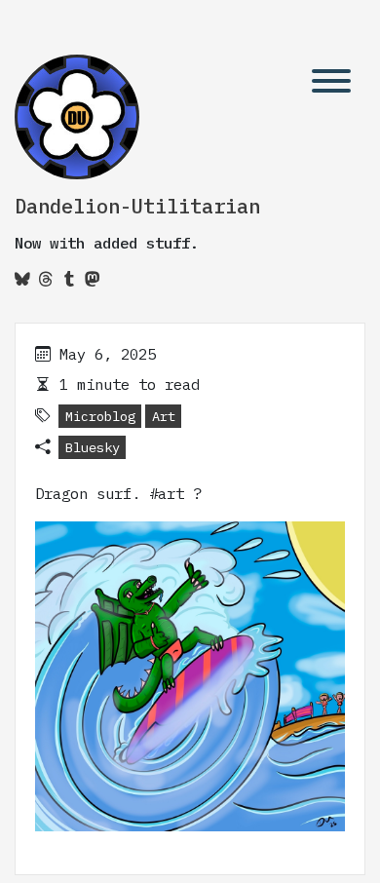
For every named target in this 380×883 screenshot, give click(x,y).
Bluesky (92, 447)
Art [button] (163, 416)
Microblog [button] (100, 416)
